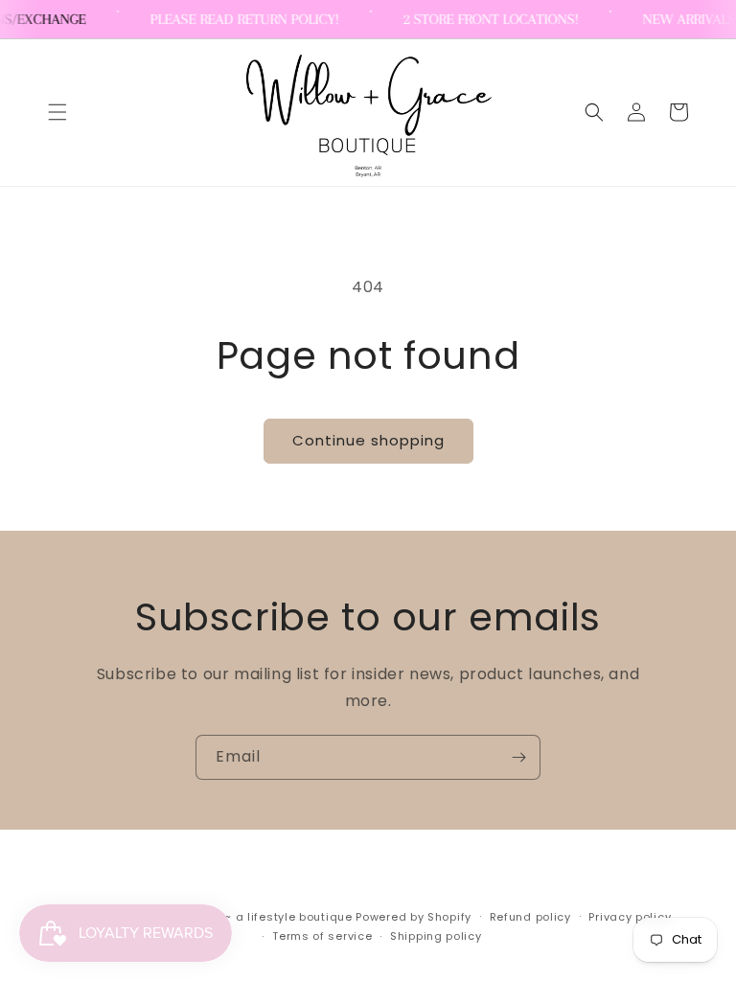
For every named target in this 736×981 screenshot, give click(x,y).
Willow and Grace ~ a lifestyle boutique (233, 916)
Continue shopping (368, 440)
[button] (57, 112)
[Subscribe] (518, 757)
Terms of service (322, 936)
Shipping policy (436, 936)
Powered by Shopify (414, 916)
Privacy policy (629, 916)
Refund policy (530, 916)
